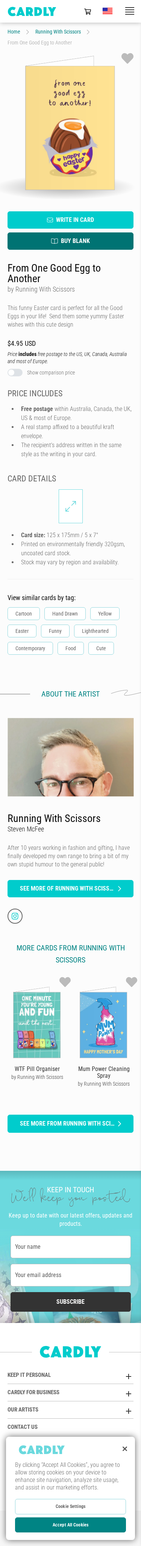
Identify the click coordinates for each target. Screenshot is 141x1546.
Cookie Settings (70, 1506)
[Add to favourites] (127, 58)
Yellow (105, 614)
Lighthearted (95, 631)
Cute (101, 648)
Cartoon (23, 614)
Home (14, 32)
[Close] (125, 1449)
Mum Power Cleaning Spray (104, 1072)
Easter (22, 631)
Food (70, 648)
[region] (70, 1488)
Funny (55, 631)
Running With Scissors (58, 32)
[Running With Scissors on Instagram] (15, 916)
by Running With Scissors (37, 1077)
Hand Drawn (65, 614)
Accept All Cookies (70, 1525)
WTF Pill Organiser (37, 1068)
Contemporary (30, 648)
